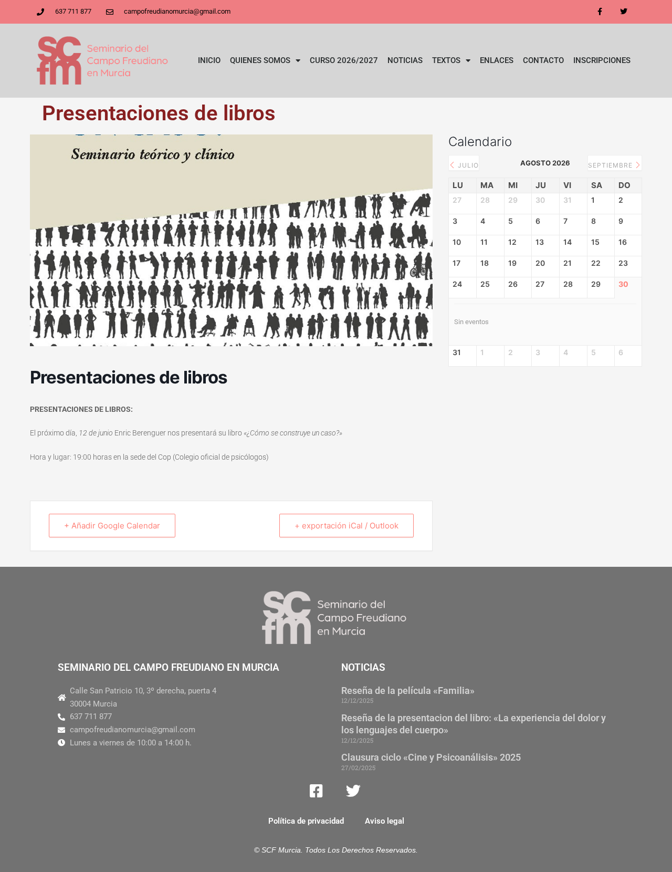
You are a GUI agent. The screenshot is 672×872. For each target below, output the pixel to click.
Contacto (543, 60)
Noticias (405, 60)
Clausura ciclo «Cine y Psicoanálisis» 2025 (431, 757)
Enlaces (496, 60)
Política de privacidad (306, 821)
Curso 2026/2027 (344, 60)
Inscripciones (602, 60)
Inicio (209, 60)
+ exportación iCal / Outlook (346, 526)
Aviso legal (384, 821)
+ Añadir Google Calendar (112, 526)
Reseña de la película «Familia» (408, 690)
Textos (446, 60)
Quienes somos (260, 60)
